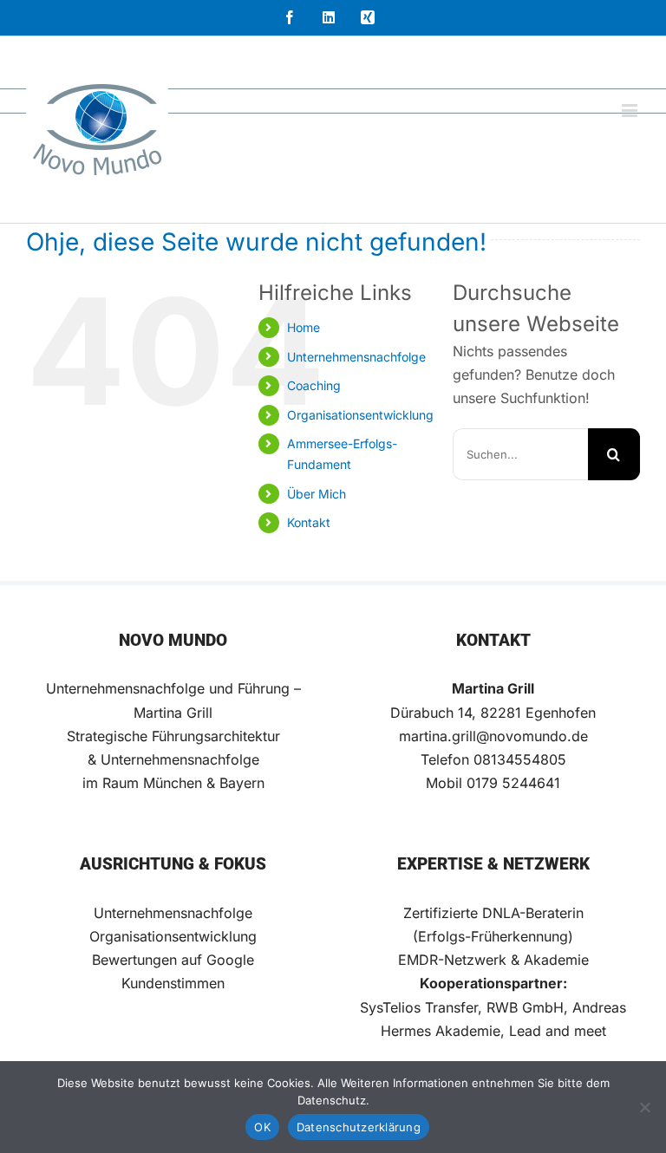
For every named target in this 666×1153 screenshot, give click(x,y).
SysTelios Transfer (419, 1007)
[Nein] (644, 1107)
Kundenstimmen (173, 983)
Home (303, 327)
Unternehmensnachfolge (356, 356)
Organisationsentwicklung (360, 414)
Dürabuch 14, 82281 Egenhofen (493, 712)
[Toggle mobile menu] (631, 110)
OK (262, 1127)
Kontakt (308, 522)
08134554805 (519, 759)
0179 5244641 (513, 782)
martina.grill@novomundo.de (493, 736)
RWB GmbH (525, 1007)
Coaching (314, 385)
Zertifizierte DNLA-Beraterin (493, 913)
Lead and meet (557, 1030)
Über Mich (316, 493)
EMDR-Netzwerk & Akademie (493, 959)
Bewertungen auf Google (173, 959)
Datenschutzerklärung (359, 1127)
